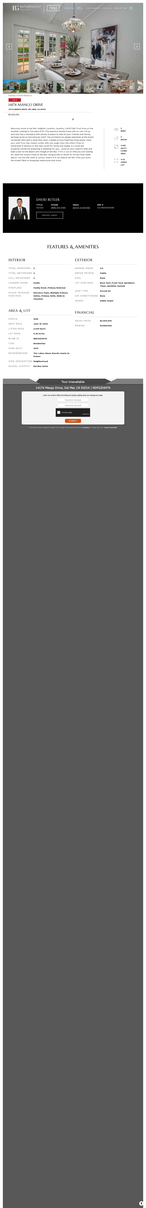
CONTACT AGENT (50, 215)
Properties (69, 8)
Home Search (80, 8)
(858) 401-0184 (58, 208)
